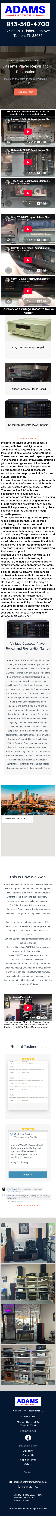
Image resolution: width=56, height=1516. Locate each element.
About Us (28, 1450)
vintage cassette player (36, 517)
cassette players (11, 514)
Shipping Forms (28, 1459)
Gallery (28, 1464)
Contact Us (28, 1455)
